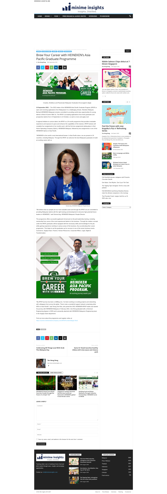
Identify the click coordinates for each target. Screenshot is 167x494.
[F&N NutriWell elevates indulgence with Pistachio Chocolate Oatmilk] (74, 461)
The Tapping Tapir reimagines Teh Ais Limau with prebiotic (115, 186)
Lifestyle (104, 472)
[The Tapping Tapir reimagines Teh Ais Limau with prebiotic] (74, 480)
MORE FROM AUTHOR (56, 372)
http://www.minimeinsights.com (54, 363)
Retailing (120, 492)
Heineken (43, 329)
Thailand (104, 463)
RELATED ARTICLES (42, 372)
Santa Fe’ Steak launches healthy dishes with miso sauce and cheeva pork (85, 350)
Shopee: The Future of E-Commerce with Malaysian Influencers (121, 145)
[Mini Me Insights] (83, 8)
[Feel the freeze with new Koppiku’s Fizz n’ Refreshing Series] (116, 114)
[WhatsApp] (51, 67)
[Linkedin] (56, 67)
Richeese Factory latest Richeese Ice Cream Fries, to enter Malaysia (121, 164)
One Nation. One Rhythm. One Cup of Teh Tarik (115, 182)
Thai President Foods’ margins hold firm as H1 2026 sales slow (115, 197)
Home (40, 16)
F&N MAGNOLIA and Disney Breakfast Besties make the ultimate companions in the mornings (115, 192)
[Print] (65, 67)
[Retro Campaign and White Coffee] (107, 156)
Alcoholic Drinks (49, 49)
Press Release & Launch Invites (74, 16)
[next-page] (97, 373)
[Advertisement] (83, 32)
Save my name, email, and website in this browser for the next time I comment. (60, 439)
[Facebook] (38, 67)
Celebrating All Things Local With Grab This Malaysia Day (50, 349)
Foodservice (128, 492)
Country (54, 51)
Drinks (47, 16)
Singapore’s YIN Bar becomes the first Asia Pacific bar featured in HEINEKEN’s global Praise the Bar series (66, 394)
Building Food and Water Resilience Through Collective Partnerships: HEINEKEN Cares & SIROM (88, 394)
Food (56, 16)
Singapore (104, 469)
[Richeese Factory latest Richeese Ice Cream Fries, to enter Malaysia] (107, 165)
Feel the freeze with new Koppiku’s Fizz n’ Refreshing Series (114, 128)
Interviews (93, 16)
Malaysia (60, 51)
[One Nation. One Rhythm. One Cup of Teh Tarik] (74, 471)
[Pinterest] (47, 67)
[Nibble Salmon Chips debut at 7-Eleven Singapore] (116, 78)
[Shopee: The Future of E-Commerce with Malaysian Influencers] (107, 146)
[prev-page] (95, 373)
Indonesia (104, 466)
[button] (130, 16)
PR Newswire (104, 16)
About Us (97, 492)
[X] (43, 67)
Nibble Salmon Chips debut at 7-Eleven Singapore (116, 62)
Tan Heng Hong (42, 62)
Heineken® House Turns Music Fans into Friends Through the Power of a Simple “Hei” (45, 393)
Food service (105, 475)
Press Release (68, 51)
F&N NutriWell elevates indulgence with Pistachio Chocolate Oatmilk (116, 178)
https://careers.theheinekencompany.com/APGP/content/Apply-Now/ (57, 320)
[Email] (60, 67)
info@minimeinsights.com (50, 472)
